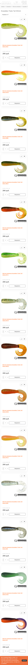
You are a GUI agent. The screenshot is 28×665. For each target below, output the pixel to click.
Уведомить (17, 57)
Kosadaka (25, 6)
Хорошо (24, 660)
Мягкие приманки (17, 6)
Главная (3, 6)
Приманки (8, 6)
